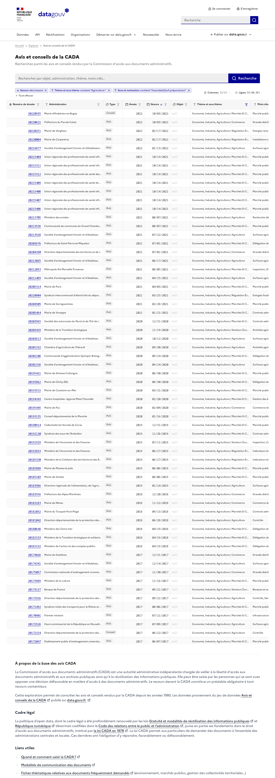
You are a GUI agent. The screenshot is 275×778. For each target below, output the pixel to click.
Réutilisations (55, 35)
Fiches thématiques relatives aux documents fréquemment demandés (75, 773)
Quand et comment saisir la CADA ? (48, 756)
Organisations (80, 35)
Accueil (19, 46)
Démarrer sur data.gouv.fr (114, 35)
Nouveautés (151, 35)
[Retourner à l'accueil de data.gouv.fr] (53, 14)
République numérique (33, 725)
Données (23, 35)
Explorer (33, 46)
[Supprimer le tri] (46, 90)
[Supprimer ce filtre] (109, 90)
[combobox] (219, 20)
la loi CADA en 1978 (109, 730)
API (37, 35)
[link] (219, 9)
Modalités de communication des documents (56, 764)
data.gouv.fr (77, 700)
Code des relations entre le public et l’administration (138, 725)
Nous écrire (173, 35)
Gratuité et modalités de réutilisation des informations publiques (199, 721)
